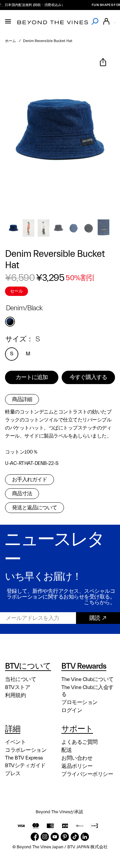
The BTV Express (24, 758)
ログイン (71, 710)
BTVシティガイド (25, 765)
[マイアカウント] (106, 21)
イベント (15, 742)
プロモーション (79, 702)
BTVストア (17, 687)
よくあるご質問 (79, 742)
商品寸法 (22, 494)
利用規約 (15, 695)
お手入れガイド (29, 480)
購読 (94, 618)
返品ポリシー (76, 766)
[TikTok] (75, 837)
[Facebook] (35, 837)
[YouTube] (55, 837)
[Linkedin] (85, 837)
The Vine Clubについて (87, 679)
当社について (20, 679)
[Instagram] (45, 837)
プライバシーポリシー (87, 774)
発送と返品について (34, 508)
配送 (66, 750)
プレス (13, 773)
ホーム (10, 41)
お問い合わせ (76, 758)
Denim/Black (10, 322)
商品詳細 (22, 399)
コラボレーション (25, 750)
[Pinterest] (65, 837)
